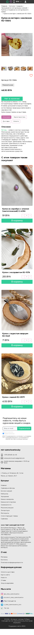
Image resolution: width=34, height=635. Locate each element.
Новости (4, 577)
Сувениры (4, 519)
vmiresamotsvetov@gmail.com (14, 458)
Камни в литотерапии (8, 502)
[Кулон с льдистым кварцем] (17, 310)
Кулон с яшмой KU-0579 (13, 397)
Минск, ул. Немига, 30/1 (9, 476)
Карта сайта (5, 575)
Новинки (4, 485)
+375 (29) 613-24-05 (10, 455)
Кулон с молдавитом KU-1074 (16, 272)
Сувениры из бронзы (8, 488)
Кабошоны (4, 494)
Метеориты (5, 513)
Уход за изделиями (7, 583)
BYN (17, 1)
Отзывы (3, 580)
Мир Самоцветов (10, 601)
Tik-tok (6, 608)
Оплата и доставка (7, 572)
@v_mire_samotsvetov (11, 594)
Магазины (4, 557)
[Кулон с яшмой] (17, 373)
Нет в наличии (12, 99)
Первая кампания (9, 433)
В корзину (17, 220)
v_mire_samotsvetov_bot (12, 604)
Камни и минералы (7, 499)
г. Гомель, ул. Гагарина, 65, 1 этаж (12, 473)
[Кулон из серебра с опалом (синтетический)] (17, 185)
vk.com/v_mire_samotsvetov (13, 597)
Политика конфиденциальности (12, 562)
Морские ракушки (7, 507)
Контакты (4, 560)
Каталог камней (6, 491)
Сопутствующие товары (9, 516)
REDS (23, 626)
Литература (5, 510)
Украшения (5, 496)
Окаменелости (6, 505)
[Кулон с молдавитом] (17, 249)
